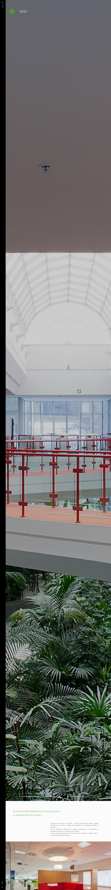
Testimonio (98, 878)
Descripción (98, 871)
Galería (100, 874)
